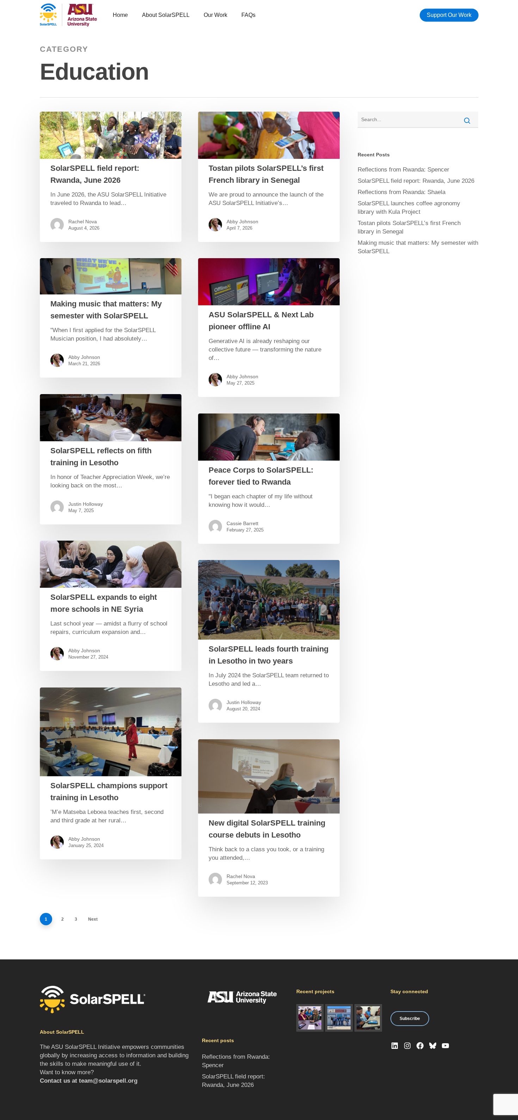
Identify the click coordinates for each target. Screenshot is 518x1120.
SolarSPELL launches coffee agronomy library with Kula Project (409, 207)
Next (93, 919)
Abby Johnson (242, 221)
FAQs (248, 15)
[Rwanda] (368, 1018)
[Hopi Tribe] (339, 1018)
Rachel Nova (82, 221)
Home (120, 15)
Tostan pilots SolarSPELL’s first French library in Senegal (409, 227)
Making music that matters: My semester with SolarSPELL (418, 247)
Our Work (215, 15)
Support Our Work (449, 15)
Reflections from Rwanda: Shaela (401, 192)
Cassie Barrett (242, 523)
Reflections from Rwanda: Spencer (403, 169)
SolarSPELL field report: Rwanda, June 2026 (416, 181)
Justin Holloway (85, 504)
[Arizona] (310, 1018)
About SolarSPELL (166, 15)
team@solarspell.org (108, 1080)
